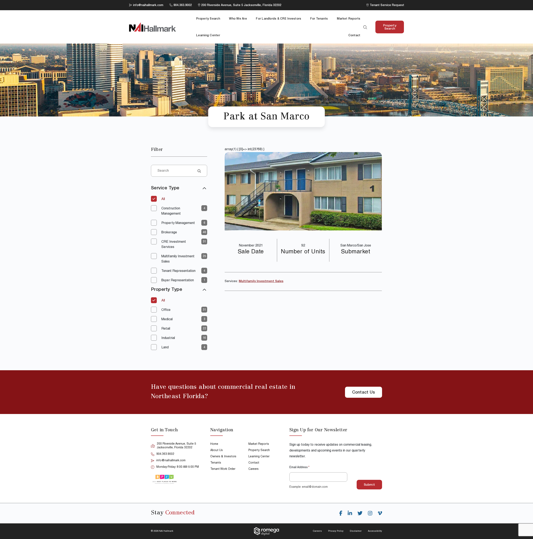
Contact (354, 35)
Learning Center (208, 35)
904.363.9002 (165, 454)
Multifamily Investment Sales (261, 281)
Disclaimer (356, 531)
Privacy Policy (336, 531)
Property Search (208, 19)
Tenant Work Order (222, 469)
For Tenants (319, 19)
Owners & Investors (223, 456)
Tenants (215, 462)
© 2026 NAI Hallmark (162, 531)
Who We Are (238, 19)
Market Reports (348, 19)
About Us (216, 450)
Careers (253, 469)
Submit (369, 484)
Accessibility (375, 531)
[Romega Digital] (266, 531)
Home (214, 444)
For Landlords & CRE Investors (278, 19)
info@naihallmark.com (171, 460)
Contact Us (363, 393)
